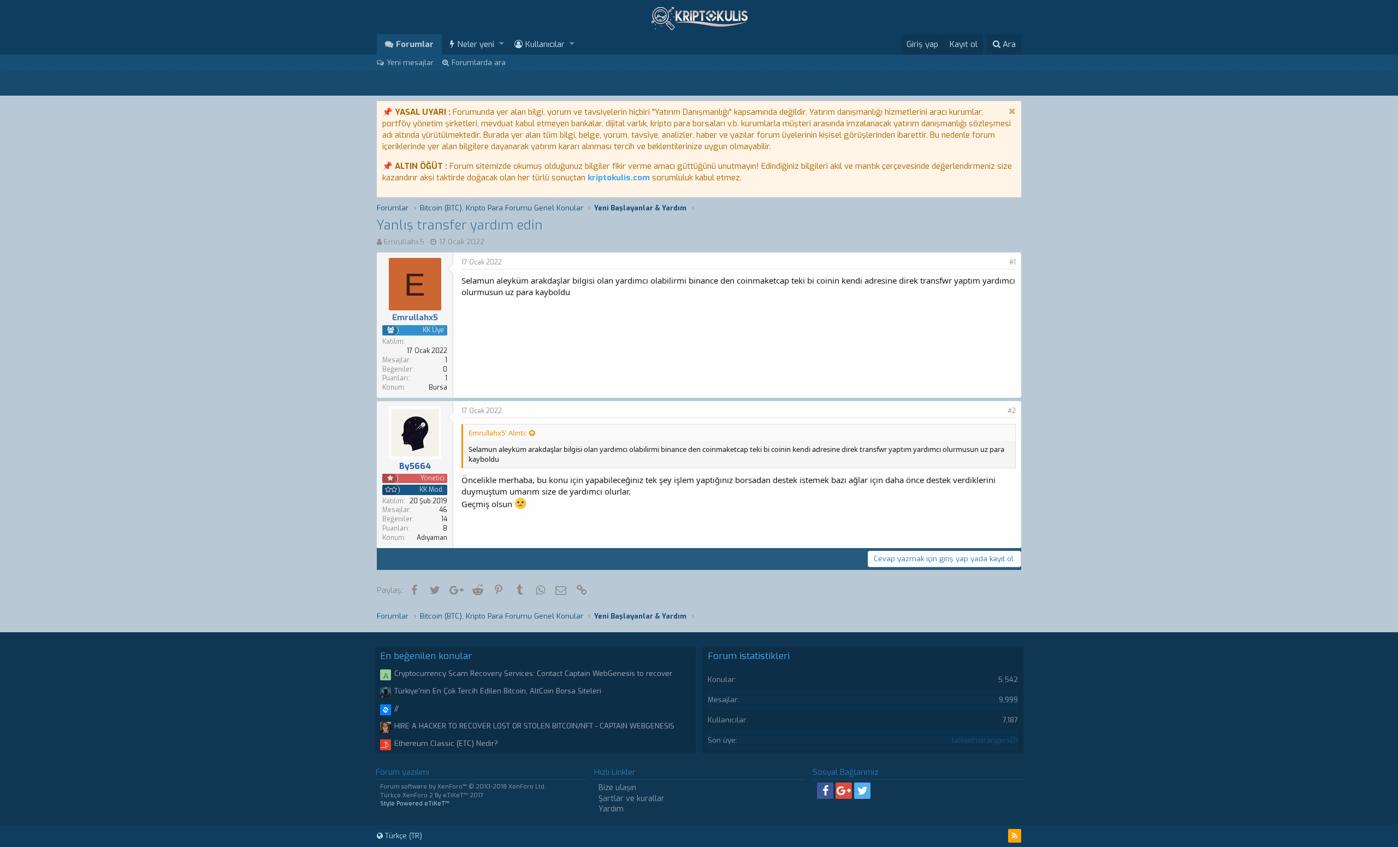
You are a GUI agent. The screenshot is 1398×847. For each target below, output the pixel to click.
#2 (1012, 411)
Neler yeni (475, 44)
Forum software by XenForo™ (463, 787)
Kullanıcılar (545, 44)
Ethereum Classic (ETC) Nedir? (446, 743)
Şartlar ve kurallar (632, 798)
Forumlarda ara (479, 62)
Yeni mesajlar (410, 62)
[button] (501, 44)
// (396, 708)
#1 (1012, 262)
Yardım (611, 809)
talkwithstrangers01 (985, 740)
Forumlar (415, 44)
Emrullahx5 (404, 241)
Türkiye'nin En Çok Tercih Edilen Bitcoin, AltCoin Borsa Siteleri (497, 691)
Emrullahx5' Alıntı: (497, 433)
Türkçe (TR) (402, 835)
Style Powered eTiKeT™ (414, 803)
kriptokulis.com (619, 177)
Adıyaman (432, 537)
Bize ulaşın (617, 788)
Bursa (438, 387)
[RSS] (1014, 836)
